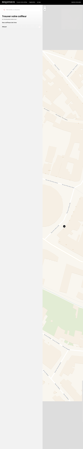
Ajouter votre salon (76, 2)
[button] (63, 225)
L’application (32, 2)
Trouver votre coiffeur (21, 2)
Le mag (38, 2)
